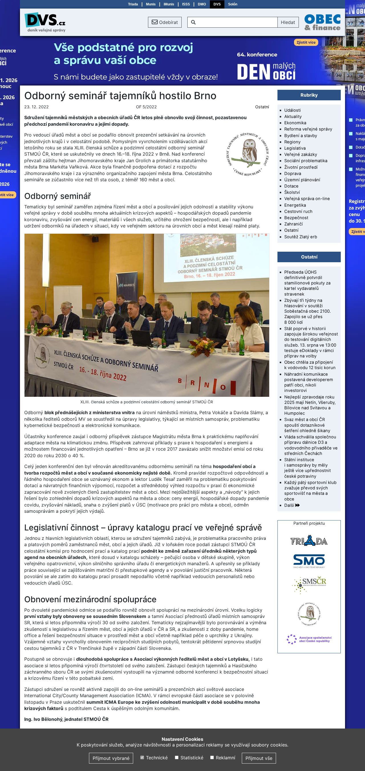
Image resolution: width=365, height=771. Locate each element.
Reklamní (224, 757)
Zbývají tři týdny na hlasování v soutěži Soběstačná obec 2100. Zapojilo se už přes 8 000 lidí (307, 311)
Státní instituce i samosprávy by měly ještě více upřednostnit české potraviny (307, 468)
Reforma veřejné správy (308, 129)
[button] (165, 22)
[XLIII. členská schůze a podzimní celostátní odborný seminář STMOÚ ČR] (146, 315)
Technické (156, 757)
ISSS (186, 4)
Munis (151, 4)
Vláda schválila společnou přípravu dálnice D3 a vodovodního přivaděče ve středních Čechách (311, 445)
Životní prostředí (301, 167)
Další (289, 505)
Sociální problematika (305, 160)
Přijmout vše (259, 758)
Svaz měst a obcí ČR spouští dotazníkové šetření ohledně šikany (307, 425)
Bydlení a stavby (300, 135)
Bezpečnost (296, 217)
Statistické (191, 757)
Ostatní (262, 106)
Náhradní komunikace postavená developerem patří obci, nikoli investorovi (308, 382)
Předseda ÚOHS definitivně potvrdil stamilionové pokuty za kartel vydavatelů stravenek (307, 283)
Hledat (288, 22)
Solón (232, 4)
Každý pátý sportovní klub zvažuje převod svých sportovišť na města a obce (310, 491)
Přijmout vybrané (111, 758)
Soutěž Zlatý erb (300, 236)
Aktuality (293, 116)
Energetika (295, 205)
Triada (133, 4)
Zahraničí (293, 224)
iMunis (169, 4)
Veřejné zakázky (300, 154)
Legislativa (295, 148)
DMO (202, 4)
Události (292, 110)
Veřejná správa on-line (307, 198)
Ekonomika (295, 122)
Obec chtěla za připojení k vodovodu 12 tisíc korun (310, 365)
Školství (292, 192)
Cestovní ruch (298, 211)
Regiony (292, 142)
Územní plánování (302, 179)
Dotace (291, 186)
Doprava (292, 173)
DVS (217, 4)
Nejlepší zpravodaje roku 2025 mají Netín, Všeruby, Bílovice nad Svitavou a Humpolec (310, 405)
